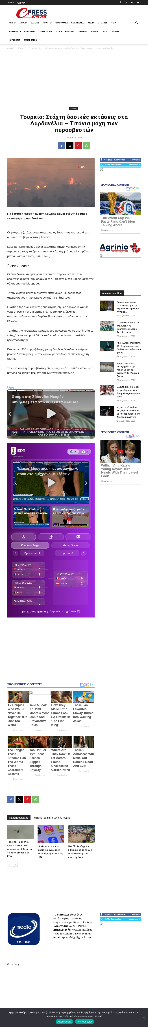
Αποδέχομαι (64, 1021)
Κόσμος (35, 22)
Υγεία (113, 22)
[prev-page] (9, 864)
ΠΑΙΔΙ (104, 31)
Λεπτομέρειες (84, 1021)
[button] (136, 23)
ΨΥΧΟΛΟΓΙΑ (15, 31)
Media (91, 22)
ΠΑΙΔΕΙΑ (94, 31)
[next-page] (15, 864)
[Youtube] (132, 2)
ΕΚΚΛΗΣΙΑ (82, 31)
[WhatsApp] (86, 145)
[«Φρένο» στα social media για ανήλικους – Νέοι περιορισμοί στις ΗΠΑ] (51, 834)
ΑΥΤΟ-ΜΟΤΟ (30, 31)
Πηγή (10, 387)
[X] (126, 2)
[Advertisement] (98, 13)
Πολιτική (47, 22)
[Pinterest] (78, 145)
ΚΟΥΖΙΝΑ (69, 31)
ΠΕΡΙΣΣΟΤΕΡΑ (30, 40)
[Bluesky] (138, 2)
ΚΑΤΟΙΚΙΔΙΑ (14, 40)
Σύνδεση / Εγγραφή (16, 2)
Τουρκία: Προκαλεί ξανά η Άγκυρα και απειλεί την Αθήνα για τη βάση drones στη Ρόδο (19, 849)
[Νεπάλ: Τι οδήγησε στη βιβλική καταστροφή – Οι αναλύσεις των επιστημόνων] (81, 834)
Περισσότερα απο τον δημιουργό (51, 817)
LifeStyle (102, 22)
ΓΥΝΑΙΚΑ (115, 31)
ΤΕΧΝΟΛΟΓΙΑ (46, 31)
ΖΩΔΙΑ (59, 31)
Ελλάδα (23, 22)
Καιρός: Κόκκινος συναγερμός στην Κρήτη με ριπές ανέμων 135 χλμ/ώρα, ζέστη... (128, 370)
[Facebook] (120, 2)
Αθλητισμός (78, 22)
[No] (143, 1017)
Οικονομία (61, 22)
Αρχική (12, 22)
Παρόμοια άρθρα (18, 817)
